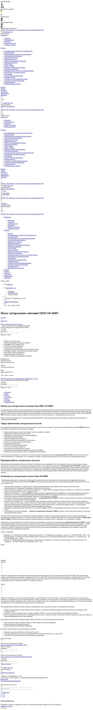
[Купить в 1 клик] (1, 640)
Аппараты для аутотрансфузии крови (16, 79)
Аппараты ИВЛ (9, 53)
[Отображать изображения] (2, 18)
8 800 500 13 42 (8, 32)
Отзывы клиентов (10, 45)
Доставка (7, 400)
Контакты (4, 95)
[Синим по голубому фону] (1, 15)
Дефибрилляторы (9, 77)
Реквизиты (7, 41)
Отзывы (6, 395)
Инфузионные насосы (11, 57)
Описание (7, 392)
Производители (9, 40)
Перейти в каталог (6, 706)
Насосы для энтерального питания (15, 61)
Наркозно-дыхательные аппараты (14, 67)
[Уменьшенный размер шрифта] (1, 3)
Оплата (6, 399)
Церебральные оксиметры (12, 84)
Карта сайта (4, 679)
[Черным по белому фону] (1, 11)
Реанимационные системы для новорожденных (19, 71)
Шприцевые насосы (10, 59)
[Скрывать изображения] (2, 21)
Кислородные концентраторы (13, 76)
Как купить (7, 397)
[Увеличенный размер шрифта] (2, 7)
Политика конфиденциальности (11, 681)
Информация (5, 93)
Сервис (3, 88)
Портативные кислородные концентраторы (17, 54)
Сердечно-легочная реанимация (14, 80)
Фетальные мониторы (11, 69)
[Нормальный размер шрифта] (2, 5)
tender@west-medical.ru (8, 106)
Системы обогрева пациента (13, 56)
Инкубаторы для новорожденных (14, 72)
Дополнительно (9, 402)
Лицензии (7, 38)
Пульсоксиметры (9, 82)
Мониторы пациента (10, 62)
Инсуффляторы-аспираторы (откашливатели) (18, 51)
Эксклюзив (4, 92)
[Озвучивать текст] (2, 24)
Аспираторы (8, 74)
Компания (4, 35)
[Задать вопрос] (1, 336)
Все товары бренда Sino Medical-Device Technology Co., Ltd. (19, 378)
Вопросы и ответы (10, 43)
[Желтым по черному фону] (1, 13)
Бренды (3, 87)
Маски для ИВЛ (9, 66)
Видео (6, 394)
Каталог (3, 48)
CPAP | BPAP (8, 64)
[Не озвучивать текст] (2, 26)
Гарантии (4, 90)
